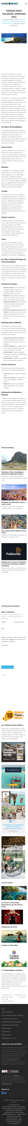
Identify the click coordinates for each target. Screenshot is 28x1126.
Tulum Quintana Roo (14, 1105)
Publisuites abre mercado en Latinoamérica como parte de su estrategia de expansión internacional (13, 564)
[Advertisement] (14, 59)
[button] (26, 3)
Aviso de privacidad (14, 1123)
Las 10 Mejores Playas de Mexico (12, 725)
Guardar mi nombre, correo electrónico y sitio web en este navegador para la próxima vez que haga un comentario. (14, 639)
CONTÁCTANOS (5, 1032)
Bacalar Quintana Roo (20, 1108)
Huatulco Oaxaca (19, 1112)
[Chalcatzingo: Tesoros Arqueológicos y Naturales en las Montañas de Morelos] (14, 460)
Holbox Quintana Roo (12, 1118)
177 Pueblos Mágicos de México (12, 970)
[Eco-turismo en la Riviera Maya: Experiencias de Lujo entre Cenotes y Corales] (14, 893)
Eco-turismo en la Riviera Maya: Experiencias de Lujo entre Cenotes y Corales (12, 905)
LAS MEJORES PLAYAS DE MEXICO (11, 1022)
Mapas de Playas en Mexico (14, 1121)
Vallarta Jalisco (22, 1106)
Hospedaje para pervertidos (9, 927)
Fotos (19, 1118)
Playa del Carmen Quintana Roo (14, 1110)
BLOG (3, 1009)
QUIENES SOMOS (6, 1028)
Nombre (3, 622)
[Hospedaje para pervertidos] (12, 917)
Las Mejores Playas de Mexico (9, 1019)
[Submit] (25, 675)
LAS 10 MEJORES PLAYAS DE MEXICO (12, 1015)
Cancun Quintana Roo (8, 1108)
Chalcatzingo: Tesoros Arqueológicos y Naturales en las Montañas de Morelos (12, 473)
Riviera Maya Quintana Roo (14, 1116)
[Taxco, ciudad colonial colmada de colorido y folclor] (14, 522)
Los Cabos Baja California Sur (9, 1106)
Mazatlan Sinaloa (21, 1114)
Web (2, 628)
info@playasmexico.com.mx (9, 1038)
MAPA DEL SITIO (6, 1035)
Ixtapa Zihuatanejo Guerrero (9, 1114)
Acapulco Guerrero (9, 1112)
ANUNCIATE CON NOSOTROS (9, 1025)
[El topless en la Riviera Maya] (14, 936)
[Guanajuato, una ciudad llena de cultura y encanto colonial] (14, 492)
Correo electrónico (19, 622)
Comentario (4, 645)
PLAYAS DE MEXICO (7, 1012)
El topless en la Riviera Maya (9, 945)
